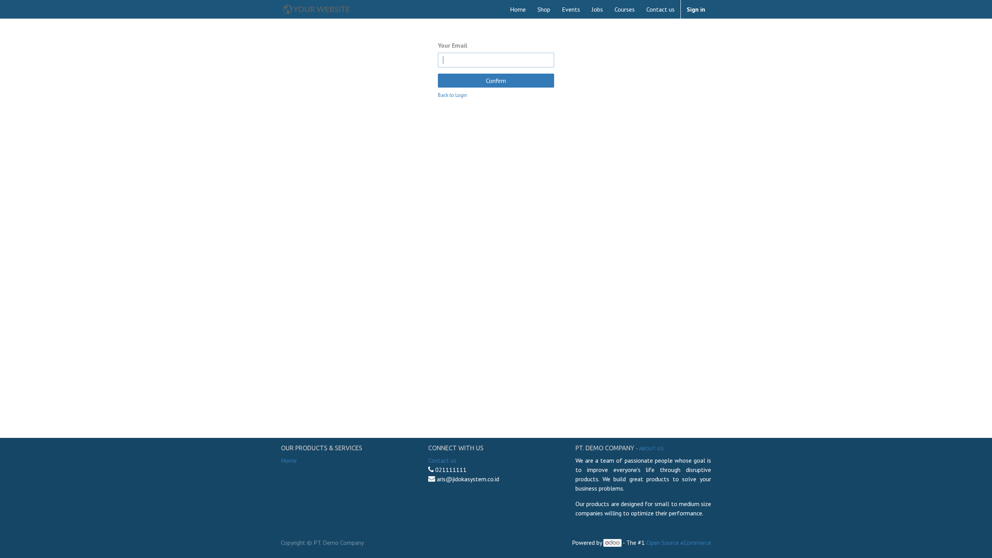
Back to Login (452, 95)
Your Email (452, 45)
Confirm (496, 80)
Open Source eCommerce (678, 542)
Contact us (442, 460)
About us (651, 448)
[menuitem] (518, 9)
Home (289, 460)
